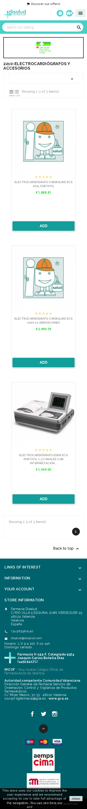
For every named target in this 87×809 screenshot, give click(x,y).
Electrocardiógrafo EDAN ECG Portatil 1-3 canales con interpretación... (43, 459)
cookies (19, 807)
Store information (24, 600)
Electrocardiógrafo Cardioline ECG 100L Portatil (43, 184)
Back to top (66, 548)
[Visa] (57, 741)
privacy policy (44, 807)
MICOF (9, 669)
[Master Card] (43, 741)
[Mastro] (30, 741)
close (76, 798)
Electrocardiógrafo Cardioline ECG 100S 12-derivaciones (43, 320)
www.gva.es (58, 698)
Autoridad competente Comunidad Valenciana (42, 680)
